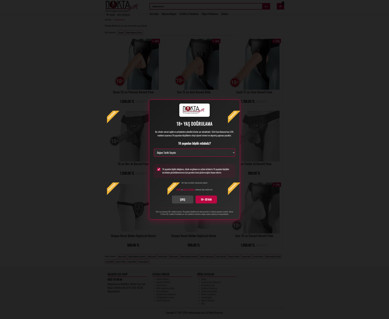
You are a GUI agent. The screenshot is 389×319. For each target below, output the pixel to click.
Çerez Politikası (189, 189)
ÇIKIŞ (182, 199)
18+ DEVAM (206, 199)
